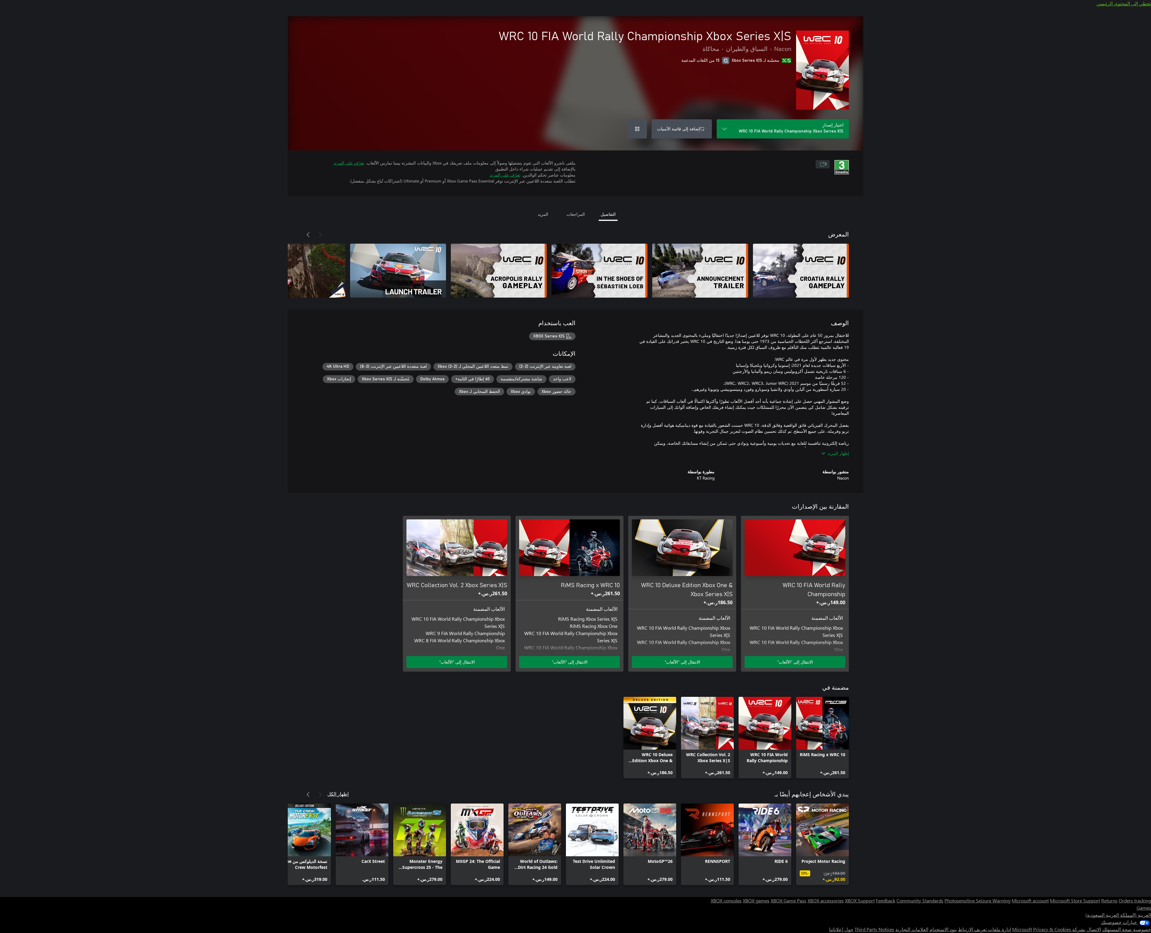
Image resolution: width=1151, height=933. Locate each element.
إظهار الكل (338, 794)
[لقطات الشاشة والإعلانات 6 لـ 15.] (297, 271)
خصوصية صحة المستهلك (1126, 929)
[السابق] (320, 234)
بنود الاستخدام (943, 929)
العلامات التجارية (911, 929)
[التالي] (308, 234)
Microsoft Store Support (1075, 900)
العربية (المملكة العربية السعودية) (1118, 915)
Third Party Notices (874, 929)
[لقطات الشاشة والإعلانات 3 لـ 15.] (599, 271)
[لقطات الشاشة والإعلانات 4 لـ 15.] (499, 271)
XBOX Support (860, 900)
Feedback (885, 900)
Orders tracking (1135, 900)
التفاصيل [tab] (608, 214)
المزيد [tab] (543, 214)
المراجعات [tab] (576, 214)
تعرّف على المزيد (349, 163)
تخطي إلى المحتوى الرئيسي (1123, 3)
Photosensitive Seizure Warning (977, 900)
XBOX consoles (726, 900)
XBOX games (756, 900)
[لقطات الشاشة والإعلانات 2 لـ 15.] (700, 271)
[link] (822, 737)
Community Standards (920, 900)
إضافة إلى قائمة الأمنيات (678, 129)
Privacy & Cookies (1052, 929)
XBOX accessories (825, 900)
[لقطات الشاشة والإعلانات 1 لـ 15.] (801, 271)
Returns (1109, 900)
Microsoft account (1030, 900)
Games (1144, 908)
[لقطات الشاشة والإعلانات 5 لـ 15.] (398, 271)
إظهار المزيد (838, 453)
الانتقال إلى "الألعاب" (795, 662)
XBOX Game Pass (788, 900)
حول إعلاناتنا (841, 929)
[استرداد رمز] (637, 128)
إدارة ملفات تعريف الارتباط (984, 929)
